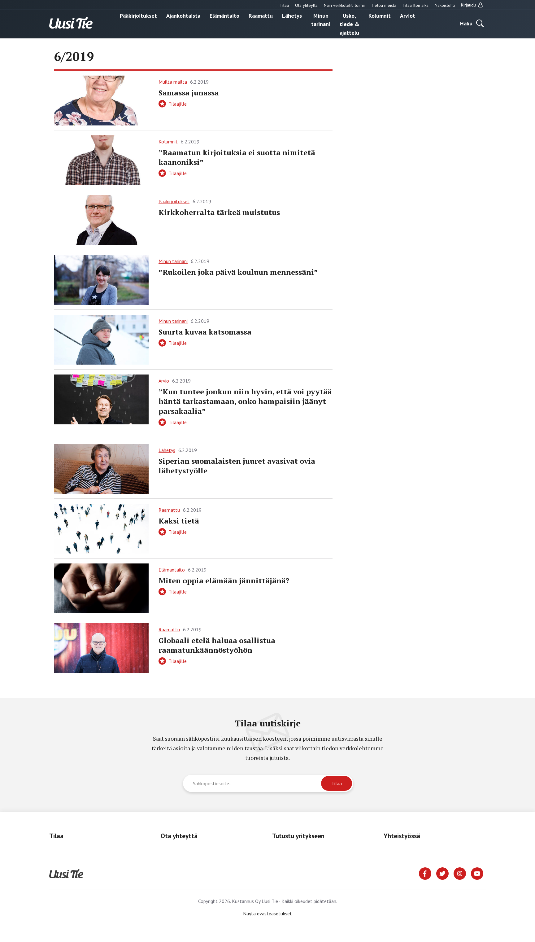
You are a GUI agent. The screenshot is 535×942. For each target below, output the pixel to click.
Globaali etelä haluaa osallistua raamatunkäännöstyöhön (217, 645)
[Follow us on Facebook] (425, 873)
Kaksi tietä (179, 521)
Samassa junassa (189, 93)
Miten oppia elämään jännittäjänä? (224, 580)
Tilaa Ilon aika (415, 5)
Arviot (407, 15)
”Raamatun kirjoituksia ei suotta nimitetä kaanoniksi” (237, 157)
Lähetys (292, 15)
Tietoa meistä (383, 5)
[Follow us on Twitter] (442, 873)
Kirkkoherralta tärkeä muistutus (219, 212)
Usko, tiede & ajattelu (349, 24)
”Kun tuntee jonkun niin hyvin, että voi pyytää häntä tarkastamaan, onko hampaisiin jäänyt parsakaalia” (245, 401)
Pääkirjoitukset (138, 15)
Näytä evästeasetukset (267, 913)
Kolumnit (379, 15)
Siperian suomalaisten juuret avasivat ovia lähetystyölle (237, 465)
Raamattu (261, 15)
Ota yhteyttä (306, 5)
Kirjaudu (469, 5)
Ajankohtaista (183, 15)
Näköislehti (445, 5)
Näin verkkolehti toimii (344, 5)
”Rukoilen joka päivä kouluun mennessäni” (238, 272)
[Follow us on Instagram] (460, 873)
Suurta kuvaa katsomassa (205, 332)
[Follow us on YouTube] (477, 873)
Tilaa (284, 5)
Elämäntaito (224, 15)
